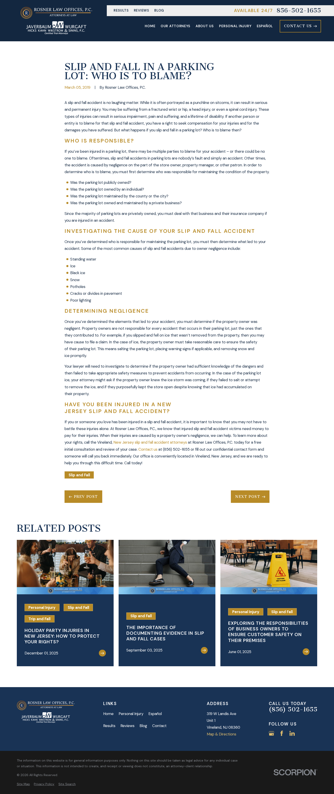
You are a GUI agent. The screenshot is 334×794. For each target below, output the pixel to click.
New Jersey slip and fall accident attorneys (150, 442)
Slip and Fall (79, 474)
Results (121, 10)
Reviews (141, 10)
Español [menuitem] (265, 26)
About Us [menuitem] (205, 26)
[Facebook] (281, 733)
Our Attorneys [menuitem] (175, 26)
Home (108, 713)
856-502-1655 (299, 10)
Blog (159, 10)
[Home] (56, 20)
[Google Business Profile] (271, 733)
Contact (159, 725)
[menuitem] (23, 784)
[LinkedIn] (292, 733)
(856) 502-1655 (176, 449)
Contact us (148, 449)
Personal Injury (131, 713)
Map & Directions (221, 734)
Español (155, 713)
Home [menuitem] (150, 26)
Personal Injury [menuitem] (235, 26)
